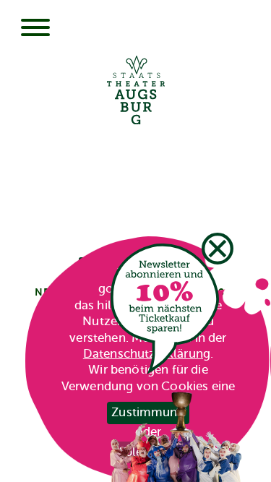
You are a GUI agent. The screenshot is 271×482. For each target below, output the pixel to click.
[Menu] (35, 29)
